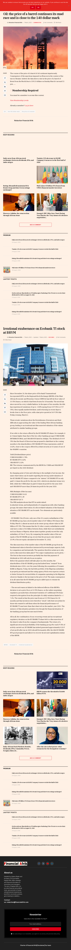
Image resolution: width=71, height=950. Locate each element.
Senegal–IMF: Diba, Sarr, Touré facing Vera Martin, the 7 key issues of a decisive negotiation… (52, 215)
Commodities (37, 22)
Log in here (29, 106)
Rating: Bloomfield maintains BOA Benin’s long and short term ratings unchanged (16, 188)
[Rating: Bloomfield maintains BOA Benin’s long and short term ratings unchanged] (18, 174)
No (38, 7)
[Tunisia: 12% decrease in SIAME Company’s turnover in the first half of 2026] (52, 147)
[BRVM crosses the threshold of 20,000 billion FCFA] (52, 680)
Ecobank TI (13, 645)
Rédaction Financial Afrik (15, 22)
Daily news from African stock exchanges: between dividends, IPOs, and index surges (18, 160)
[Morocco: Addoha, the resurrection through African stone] (18, 202)
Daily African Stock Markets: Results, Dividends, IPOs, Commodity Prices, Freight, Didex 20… (17, 749)
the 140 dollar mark (14, 111)
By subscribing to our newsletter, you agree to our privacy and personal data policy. (36, 933)
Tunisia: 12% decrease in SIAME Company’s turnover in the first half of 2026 (51, 160)
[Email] (5, 95)
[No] (69, 6)
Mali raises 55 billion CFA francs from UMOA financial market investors (51, 187)
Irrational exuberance (25, 645)
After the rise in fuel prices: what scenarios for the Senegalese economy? (51, 748)
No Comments (49, 22)
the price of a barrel (28, 111)
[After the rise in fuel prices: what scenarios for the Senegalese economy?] (52, 735)
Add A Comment (35, 224)
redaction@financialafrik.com (17, 902)
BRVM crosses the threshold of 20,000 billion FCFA (51, 693)
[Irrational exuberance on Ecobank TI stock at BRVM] (35, 364)
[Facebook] (5, 78)
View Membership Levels (19, 100)
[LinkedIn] (5, 86)
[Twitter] (5, 82)
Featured (51, 337)
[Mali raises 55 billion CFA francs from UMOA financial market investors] (52, 174)
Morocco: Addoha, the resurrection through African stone (16, 214)
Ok (32, 7)
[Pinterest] (5, 91)
